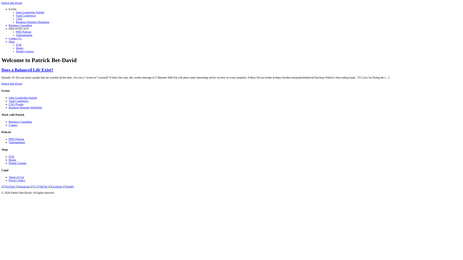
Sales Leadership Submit (30, 12)
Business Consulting (20, 25)
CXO (19, 18)
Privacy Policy (17, 180)
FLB (18, 44)
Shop (12, 41)
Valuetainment (24, 35)
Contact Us (15, 38)
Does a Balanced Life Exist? (27, 70)
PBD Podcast (23, 31)
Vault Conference (26, 15)
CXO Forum (16, 104)
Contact (13, 125)
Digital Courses (25, 51)
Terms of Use (16, 177)
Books (19, 48)
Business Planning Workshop (32, 22)
